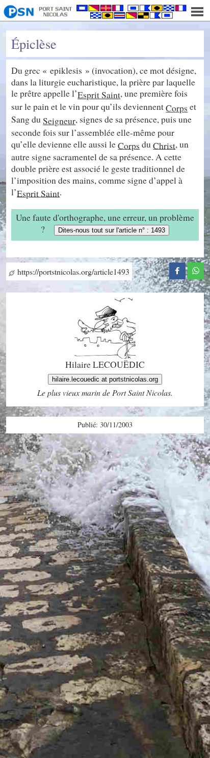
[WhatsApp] (196, 270)
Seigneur (59, 120)
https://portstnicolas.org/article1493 (72, 271)
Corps (177, 108)
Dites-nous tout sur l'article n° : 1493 (111, 230)
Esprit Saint (98, 95)
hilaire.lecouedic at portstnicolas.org (105, 379)
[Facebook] (177, 270)
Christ (164, 145)
